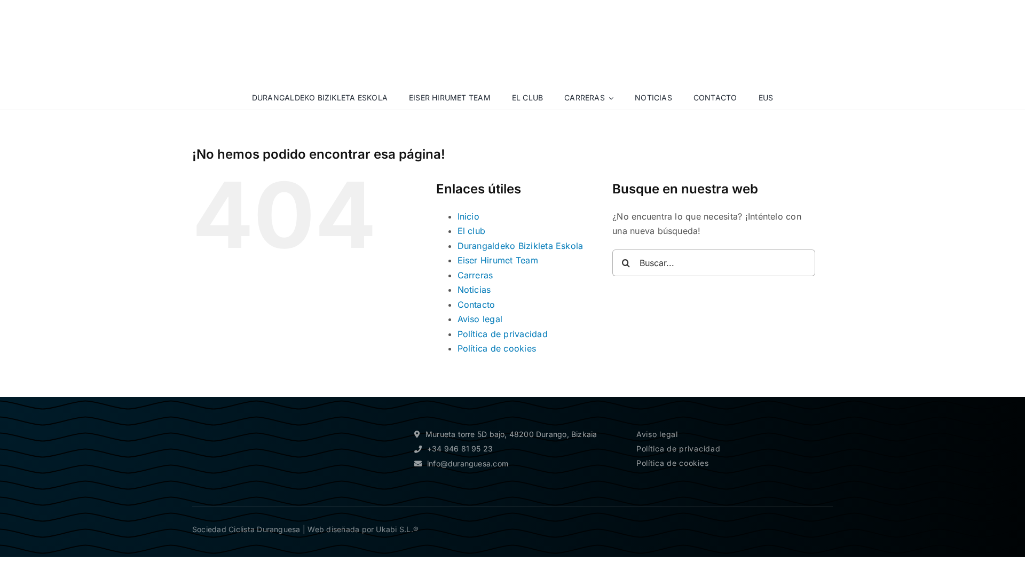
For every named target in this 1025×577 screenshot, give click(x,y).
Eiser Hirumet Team (498, 260)
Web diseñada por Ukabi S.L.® (363, 529)
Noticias (474, 289)
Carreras (475, 275)
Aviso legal (480, 319)
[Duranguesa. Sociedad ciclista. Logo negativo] (240, 417)
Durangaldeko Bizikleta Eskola (521, 245)
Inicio (468, 216)
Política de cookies (497, 348)
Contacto (476, 304)
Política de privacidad (503, 334)
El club (472, 230)
